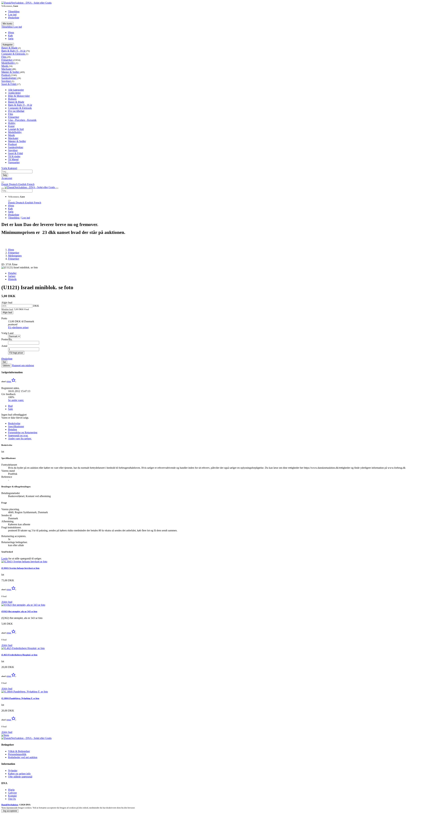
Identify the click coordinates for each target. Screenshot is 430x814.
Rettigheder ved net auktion (22, 757)
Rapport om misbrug (23, 365)
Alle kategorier (16, 89)
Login (4, 558)
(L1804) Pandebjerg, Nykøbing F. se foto (20, 698)
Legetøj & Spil (16, 129)
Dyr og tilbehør (16, 111)
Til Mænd (13, 159)
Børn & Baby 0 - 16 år (13, 50)
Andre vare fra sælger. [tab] (20, 438)
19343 (9, 381)
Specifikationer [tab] (16, 426)
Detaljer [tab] (12, 273)
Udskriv (6, 365)
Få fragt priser (16, 353)
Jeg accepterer (10, 811)
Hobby (11, 123)
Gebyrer (12, 792)
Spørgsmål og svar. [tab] (18, 435)
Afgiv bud (7, 312)
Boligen (12, 98)
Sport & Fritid (9, 84)
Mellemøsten (15, 255)
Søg (5, 175)
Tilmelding (13, 11)
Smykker (6, 81)
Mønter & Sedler (10, 72)
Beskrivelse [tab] (14, 423)
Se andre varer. (16, 400)
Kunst (11, 126)
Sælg (10, 38)
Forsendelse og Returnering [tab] (22, 432)
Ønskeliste (13, 17)
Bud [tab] (10, 405)
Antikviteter (14, 92)
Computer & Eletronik (13, 53)
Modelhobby (8, 63)
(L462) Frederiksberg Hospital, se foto (19, 655)
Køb (10, 35)
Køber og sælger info (19, 773)
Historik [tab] (12, 279)
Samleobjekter (9, 78)
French (30, 184)
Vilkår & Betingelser (19, 751)
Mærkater (6, 69)
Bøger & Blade (9, 47)
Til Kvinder (14, 156)
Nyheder (12, 770)
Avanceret (6, 178)
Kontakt (12, 795)
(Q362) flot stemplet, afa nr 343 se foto (19, 611)
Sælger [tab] (11, 276)
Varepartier (14, 162)
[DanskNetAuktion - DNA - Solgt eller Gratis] (26, 2)
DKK (36, 305)
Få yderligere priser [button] (18, 327)
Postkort (6, 75)
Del (4, 362)
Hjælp (11, 789)
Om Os (12, 798)
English (22, 184)
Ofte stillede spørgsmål (20, 776)
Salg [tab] (10, 409)
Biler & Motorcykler (19, 95)
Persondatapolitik (17, 754)
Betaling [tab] (12, 429)
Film (4, 56)
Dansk (5, 184)
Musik (5, 66)
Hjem (11, 32)
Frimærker (7, 59)
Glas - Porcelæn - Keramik (22, 120)
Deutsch (13, 184)
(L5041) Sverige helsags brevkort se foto (20, 568)
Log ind (12, 14)
